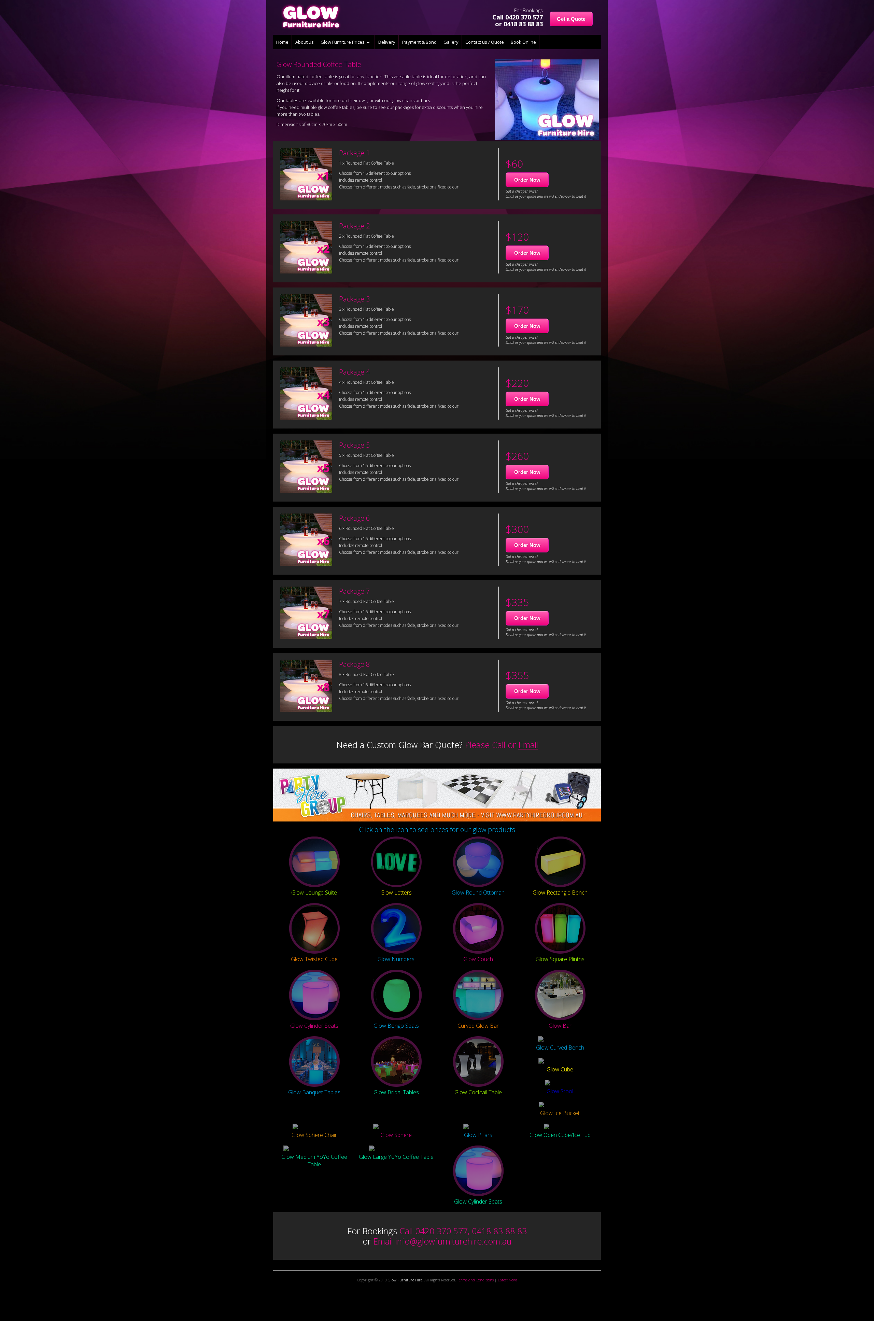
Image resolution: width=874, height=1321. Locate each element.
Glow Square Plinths (560, 959)
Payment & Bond (419, 42)
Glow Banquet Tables (314, 1092)
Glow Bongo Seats (396, 1025)
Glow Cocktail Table (478, 1092)
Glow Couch (478, 959)
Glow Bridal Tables (396, 1092)
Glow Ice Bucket (560, 1113)
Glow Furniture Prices (344, 42)
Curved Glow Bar (478, 1025)
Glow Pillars (478, 1135)
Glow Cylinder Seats (314, 1025)
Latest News (507, 1279)
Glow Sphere (396, 1135)
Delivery (386, 42)
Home (282, 42)
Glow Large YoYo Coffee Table (396, 1157)
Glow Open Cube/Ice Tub (560, 1135)
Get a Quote (571, 19)
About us (304, 42)
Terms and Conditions (475, 1279)
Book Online (523, 42)
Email (528, 744)
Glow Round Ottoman (478, 892)
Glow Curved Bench (560, 1047)
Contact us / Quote (484, 42)
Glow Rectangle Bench (560, 892)
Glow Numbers (396, 959)
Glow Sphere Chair (314, 1135)
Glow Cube (560, 1069)
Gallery (451, 42)
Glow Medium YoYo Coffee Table (314, 1160)
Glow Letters (396, 892)
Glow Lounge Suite (314, 892)
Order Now (527, 180)
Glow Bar (560, 1025)
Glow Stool (560, 1091)
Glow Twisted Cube (314, 959)
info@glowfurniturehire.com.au (453, 1241)
